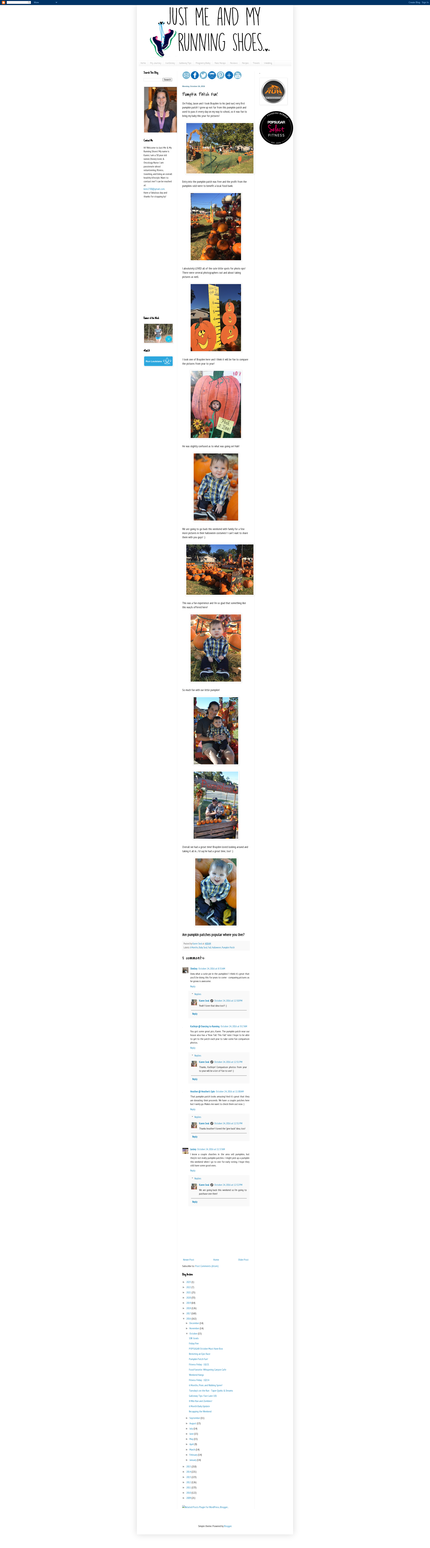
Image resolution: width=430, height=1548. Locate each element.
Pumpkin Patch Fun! (198, 1359)
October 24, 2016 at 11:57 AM (211, 1149)
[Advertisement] (158, 261)
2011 (188, 1487)
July (191, 1428)
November (194, 1328)
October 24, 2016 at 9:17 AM (234, 1026)
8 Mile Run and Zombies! (200, 1401)
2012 (188, 1482)
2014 (188, 1471)
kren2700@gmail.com (154, 189)
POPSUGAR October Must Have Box (206, 1348)
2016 (188, 1318)
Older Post (243, 1259)
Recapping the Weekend (200, 1411)
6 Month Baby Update (199, 1406)
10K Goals (194, 1338)
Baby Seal (203, 947)
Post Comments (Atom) (207, 1266)
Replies (198, 994)
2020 (188, 1297)
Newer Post (188, 1259)
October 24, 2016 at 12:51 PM (228, 1062)
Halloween (216, 947)
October (193, 1333)
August (193, 1423)
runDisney (170, 63)
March (192, 1449)
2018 (188, 1308)
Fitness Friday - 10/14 (199, 1380)
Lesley (193, 1149)
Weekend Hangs (196, 1374)
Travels (256, 63)
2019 (188, 1302)
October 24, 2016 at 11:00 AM (230, 1091)
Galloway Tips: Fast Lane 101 (203, 1395)
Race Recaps (220, 63)
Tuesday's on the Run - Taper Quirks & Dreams (211, 1390)
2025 (188, 1282)
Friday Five (194, 1343)
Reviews (234, 63)
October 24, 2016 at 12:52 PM (228, 1184)
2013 (188, 1477)
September (195, 1418)
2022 (188, 1287)
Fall (209, 947)
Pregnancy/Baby (203, 63)
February (193, 1454)
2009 (188, 1497)
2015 (188, 1466)
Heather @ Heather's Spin (202, 1091)
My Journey (155, 63)
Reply (192, 986)
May (191, 1439)
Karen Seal (204, 1000)
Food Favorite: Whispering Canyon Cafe (207, 1369)
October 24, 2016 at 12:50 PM (228, 1000)
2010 (188, 1492)
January (193, 1460)
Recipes (245, 63)
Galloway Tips (185, 63)
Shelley (193, 968)
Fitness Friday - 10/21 (199, 1364)
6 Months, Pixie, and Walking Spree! (205, 1385)
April (191, 1444)
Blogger (227, 1526)
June (191, 1433)
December (194, 1323)
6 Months (194, 947)
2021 (188, 1292)
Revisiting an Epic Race (199, 1353)
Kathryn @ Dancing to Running (205, 1026)
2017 (188, 1313)
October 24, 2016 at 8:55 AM (211, 968)
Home (143, 63)
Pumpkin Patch (228, 947)
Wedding (268, 63)
